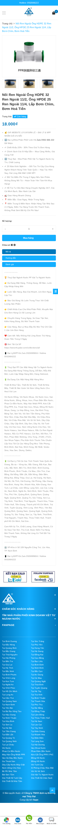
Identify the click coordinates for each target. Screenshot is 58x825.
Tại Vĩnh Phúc (8, 688)
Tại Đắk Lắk (7, 734)
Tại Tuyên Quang (39, 688)
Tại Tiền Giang (9, 731)
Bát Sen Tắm (8, 774)
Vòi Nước (6, 748)
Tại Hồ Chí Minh (9, 691)
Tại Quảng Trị (8, 738)
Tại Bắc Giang (8, 651)
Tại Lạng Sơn (37, 741)
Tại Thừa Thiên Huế (40, 718)
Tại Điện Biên (37, 738)
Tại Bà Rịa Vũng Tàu (11, 711)
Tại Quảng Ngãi (38, 681)
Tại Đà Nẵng (37, 708)
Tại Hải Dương (38, 745)
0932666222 (33, 3)
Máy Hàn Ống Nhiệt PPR (13, 754)
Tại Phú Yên (37, 645)
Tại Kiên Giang (38, 731)
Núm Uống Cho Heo (11, 768)
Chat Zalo (17, 823)
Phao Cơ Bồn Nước (11, 751)
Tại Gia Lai (7, 665)
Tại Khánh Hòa (38, 734)
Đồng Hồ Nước (38, 758)
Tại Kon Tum (8, 681)
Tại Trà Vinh (36, 695)
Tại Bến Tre (7, 661)
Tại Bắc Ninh (8, 671)
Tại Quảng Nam (9, 701)
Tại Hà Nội (7, 728)
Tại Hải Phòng (8, 658)
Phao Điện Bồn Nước (41, 751)
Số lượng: (7, 221)
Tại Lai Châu (8, 745)
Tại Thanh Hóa (38, 701)
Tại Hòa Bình (8, 721)
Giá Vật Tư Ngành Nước (42, 774)
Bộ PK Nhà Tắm (9, 771)
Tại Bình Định (37, 665)
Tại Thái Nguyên (9, 654)
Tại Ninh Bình (37, 668)
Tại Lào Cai (36, 724)
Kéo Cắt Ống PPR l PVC (42, 754)
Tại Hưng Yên (37, 648)
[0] (53, 13)
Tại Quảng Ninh (9, 741)
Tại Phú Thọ (37, 704)
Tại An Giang (37, 674)
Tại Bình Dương (9, 641)
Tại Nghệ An (8, 684)
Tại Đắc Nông (8, 645)
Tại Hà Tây (36, 691)
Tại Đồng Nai (37, 654)
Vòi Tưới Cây (37, 765)
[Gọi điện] (29, 818)
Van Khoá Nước (38, 748)
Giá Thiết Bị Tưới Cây (12, 778)
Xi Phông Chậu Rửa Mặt (42, 768)
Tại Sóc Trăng (37, 641)
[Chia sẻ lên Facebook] (12, 245)
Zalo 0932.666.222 (45, 140)
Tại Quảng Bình (9, 648)
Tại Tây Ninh (37, 728)
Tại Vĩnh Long (8, 678)
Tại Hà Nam (36, 721)
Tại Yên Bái (7, 708)
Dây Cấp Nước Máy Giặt (13, 765)
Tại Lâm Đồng (37, 715)
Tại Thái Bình (37, 684)
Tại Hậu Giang (8, 715)
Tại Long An (7, 695)
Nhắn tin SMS (51, 823)
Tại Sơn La (7, 724)
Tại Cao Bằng (37, 658)
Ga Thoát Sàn (8, 761)
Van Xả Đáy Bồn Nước (12, 758)
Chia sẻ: (6, 245)
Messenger (40, 823)
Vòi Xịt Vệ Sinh (38, 771)
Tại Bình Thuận (38, 698)
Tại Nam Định (8, 704)
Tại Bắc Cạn (37, 671)
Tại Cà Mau (36, 678)
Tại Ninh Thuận (9, 718)
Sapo (35, 800)
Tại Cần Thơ (8, 698)
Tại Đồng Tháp (38, 711)
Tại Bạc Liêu (37, 661)
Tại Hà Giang (37, 651)
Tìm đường (6, 823)
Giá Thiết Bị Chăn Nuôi (41, 778)
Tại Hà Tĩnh (7, 668)
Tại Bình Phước (9, 674)
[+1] (15, 245)
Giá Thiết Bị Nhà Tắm (12, 781)
